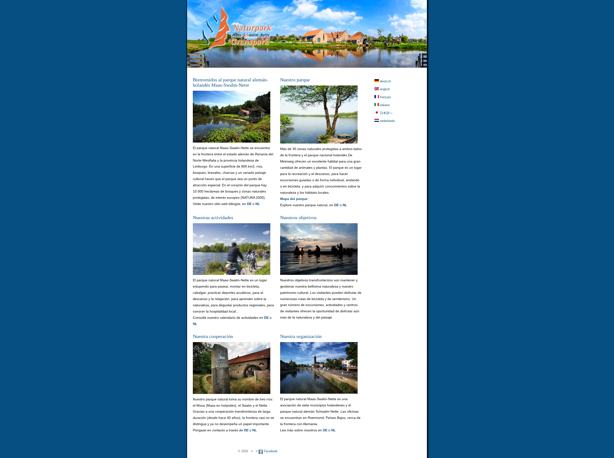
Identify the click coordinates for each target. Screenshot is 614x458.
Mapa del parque (293, 199)
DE (249, 204)
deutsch (385, 81)
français (385, 97)
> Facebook (266, 451)
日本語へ (386, 113)
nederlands (387, 121)
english (385, 89)
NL (257, 204)
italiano (385, 105)
